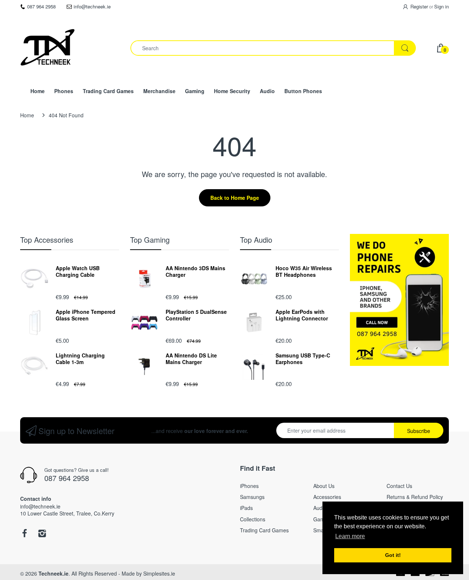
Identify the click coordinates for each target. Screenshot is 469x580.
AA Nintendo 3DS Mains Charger (195, 271)
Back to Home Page (234, 197)
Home (27, 115)
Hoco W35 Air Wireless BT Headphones (304, 271)
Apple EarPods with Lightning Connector (302, 315)
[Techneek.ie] (47, 48)
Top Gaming (150, 239)
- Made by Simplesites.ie (146, 573)
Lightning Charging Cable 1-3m (80, 358)
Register (419, 6)
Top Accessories (46, 239)
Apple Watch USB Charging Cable (78, 271)
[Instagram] (42, 535)
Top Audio (256, 239)
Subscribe (418, 430)
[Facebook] (24, 535)
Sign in (441, 6)
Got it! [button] (393, 555)
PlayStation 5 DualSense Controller (196, 315)
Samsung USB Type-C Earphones (303, 358)
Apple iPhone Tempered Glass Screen (85, 315)
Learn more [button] (350, 536)
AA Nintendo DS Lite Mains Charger (191, 358)
